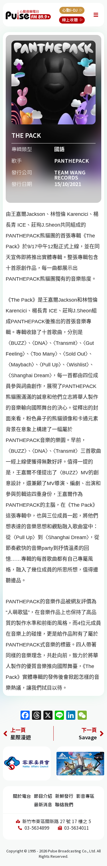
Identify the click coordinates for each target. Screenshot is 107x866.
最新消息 (43, 804)
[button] (97, 763)
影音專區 (85, 796)
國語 (59, 149)
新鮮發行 (64, 796)
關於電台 (22, 796)
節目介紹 (43, 796)
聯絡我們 (64, 804)
